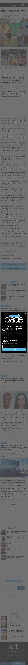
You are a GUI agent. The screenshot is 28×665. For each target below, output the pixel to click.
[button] (14, 343)
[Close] (25, 313)
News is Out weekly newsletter (11, 345)
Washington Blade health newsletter (12, 346)
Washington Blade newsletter (10, 343)
